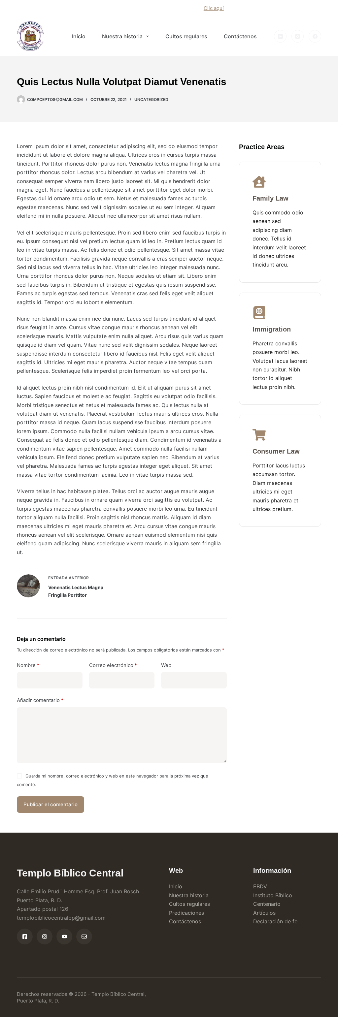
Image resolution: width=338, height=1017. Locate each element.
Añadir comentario (40, 700)
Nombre (28, 665)
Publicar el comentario (50, 804)
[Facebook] (315, 36)
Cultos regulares (186, 36)
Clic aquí (214, 8)
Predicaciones (186, 912)
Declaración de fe (275, 921)
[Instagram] (297, 36)
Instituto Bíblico (272, 895)
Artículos (264, 912)
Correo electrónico (113, 665)
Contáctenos (240, 36)
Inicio (78, 36)
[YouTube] (280, 36)
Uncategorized (151, 99)
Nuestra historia (122, 36)
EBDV (260, 886)
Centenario (267, 904)
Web (166, 665)
